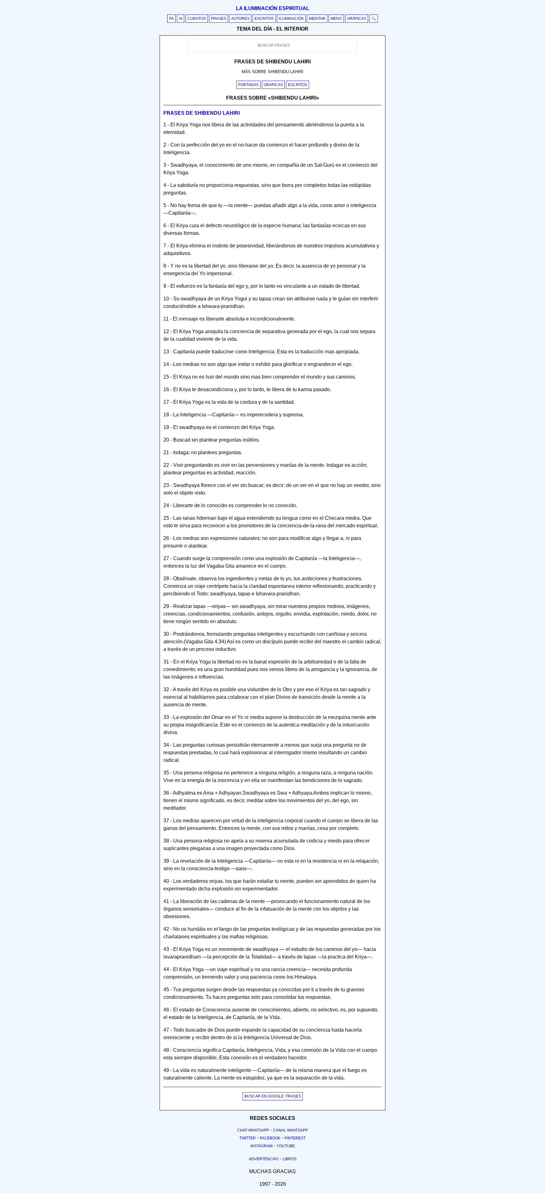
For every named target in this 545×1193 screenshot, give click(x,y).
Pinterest (295, 1138)
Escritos (264, 18)
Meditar (317, 18)
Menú (336, 18)
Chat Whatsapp (253, 1130)
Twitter (247, 1138)
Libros (289, 1159)
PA (171, 18)
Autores (240, 18)
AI (180, 18)
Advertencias (263, 1159)
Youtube (286, 1146)
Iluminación (291, 18)
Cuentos (196, 18)
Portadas (248, 85)
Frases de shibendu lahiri (201, 113)
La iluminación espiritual (272, 8)
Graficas (273, 85)
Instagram (261, 1146)
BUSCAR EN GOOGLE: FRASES (272, 1096)
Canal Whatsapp (290, 1130)
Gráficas (356, 18)
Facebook (270, 1138)
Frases (218, 18)
